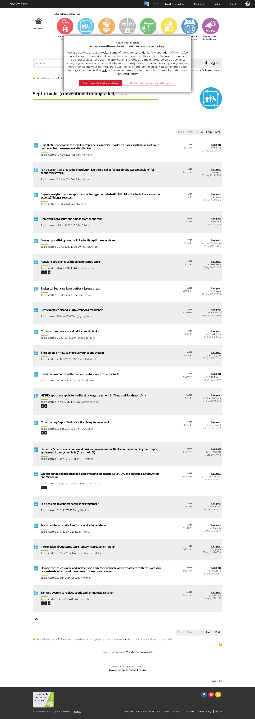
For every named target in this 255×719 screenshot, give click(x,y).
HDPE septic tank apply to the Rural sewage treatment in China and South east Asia (93, 395)
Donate (233, 4)
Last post (216, 145)
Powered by (117, 670)
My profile (199, 4)
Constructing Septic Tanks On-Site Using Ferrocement (75, 422)
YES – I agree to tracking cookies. (100, 83)
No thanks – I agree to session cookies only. (149, 83)
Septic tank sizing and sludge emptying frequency (72, 309)
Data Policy (130, 74)
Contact (177, 711)
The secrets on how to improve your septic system (72, 352)
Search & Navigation (174, 4)
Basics (217, 4)
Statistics (129, 711)
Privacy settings (204, 711)
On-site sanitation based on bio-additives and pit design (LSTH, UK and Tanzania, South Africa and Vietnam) (100, 475)
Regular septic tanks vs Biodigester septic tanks (70, 261)
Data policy (189, 711)
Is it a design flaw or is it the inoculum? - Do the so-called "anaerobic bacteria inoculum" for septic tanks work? (97, 171)
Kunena (77, 711)
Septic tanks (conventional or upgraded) (74, 93)
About (167, 711)
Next (209, 131)
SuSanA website (16, 4)
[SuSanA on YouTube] (211, 694)
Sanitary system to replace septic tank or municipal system (77, 592)
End (217, 131)
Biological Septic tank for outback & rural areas (70, 288)
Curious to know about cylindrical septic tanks (70, 331)
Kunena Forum (136, 670)
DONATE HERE (243, 702)
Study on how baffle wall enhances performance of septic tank (80, 374)
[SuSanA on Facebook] (204, 694)
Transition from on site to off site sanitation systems (73, 525)
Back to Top (217, 681)
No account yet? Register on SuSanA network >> (197, 70)
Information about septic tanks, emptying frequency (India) (78, 546)
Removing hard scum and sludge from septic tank (71, 218)
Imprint (218, 711)
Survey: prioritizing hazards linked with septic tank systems (78, 240)
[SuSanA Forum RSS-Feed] (218, 694)
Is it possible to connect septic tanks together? (70, 503)
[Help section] (247, 4)
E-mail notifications (145, 711)
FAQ (159, 711)
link (104, 70)
